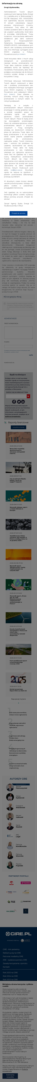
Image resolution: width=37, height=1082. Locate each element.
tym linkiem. (21, 54)
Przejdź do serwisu (18, 213)
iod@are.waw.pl (16, 170)
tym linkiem (9, 94)
